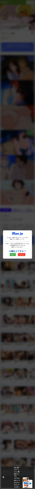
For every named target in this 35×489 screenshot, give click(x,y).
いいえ (22, 254)
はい (12, 254)
